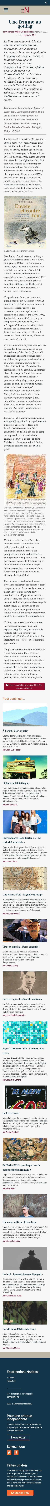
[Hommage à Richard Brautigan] (25, 1205)
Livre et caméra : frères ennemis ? (21, 946)
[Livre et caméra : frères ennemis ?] (25, 930)
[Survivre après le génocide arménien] (25, 982)
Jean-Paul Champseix (15, 1015)
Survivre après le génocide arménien (22, 999)
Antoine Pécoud (13, 913)
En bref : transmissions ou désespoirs (23, 1274)
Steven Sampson (13, 1241)
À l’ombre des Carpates (15, 731)
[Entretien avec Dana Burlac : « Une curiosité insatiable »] (25, 821)
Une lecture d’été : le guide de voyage (22, 894)
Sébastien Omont (13, 1080)
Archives (10, 1377)
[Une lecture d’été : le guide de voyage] (25, 878)
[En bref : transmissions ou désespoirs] (25, 1258)
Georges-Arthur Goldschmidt (19, 32)
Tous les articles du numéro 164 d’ (25, 686)
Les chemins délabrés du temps (19, 1329)
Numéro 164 (29, 35)
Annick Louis (11, 805)
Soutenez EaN (20, 1493)
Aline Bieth (10, 1189)
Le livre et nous (11, 1113)
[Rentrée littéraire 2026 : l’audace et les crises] (25, 1032)
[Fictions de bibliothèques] (25, 766)
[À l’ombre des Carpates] (25, 714)
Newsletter (18, 1437)
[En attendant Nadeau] (25, 10)
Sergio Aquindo (12, 1132)
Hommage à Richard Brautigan (20, 1222)
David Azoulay (12, 966)
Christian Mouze (13, 1348)
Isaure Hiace (11, 861)
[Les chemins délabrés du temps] (25, 1312)
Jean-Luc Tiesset (13, 750)
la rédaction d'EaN (14, 1296)
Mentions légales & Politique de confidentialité (20, 1395)
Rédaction (11, 1381)
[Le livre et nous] (25, 1096)
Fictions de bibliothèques (16, 783)
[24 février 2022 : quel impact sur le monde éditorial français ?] (25, 1149)
